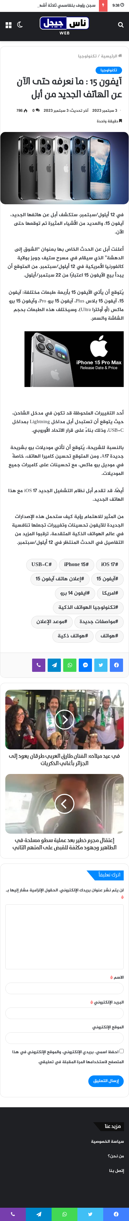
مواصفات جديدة (97, 621)
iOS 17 (108, 564)
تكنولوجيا (87, 56)
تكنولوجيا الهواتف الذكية (86, 607)
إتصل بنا (116, 1171)
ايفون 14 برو (73, 593)
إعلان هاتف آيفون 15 (58, 579)
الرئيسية (109, 56)
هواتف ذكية (71, 636)
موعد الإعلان (50, 621)
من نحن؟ (116, 1156)
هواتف (108, 636)
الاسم (117, 977)
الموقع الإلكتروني (108, 1027)
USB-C (40, 564)
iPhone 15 (75, 564)
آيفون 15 (106, 579)
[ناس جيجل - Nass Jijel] (64, 26)
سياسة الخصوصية (107, 1141)
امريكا (108, 593)
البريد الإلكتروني (107, 1002)
